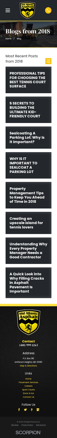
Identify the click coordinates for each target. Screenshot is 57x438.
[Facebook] (19, 409)
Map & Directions (28, 365)
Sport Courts (28, 389)
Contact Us (28, 397)
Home (28, 378)
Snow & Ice (28, 393)
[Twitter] (25, 409)
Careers (28, 386)
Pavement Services (28, 382)
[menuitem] (15, 425)
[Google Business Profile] (37, 409)
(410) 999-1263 (28, 345)
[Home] (27, 10)
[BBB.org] (31, 409)
